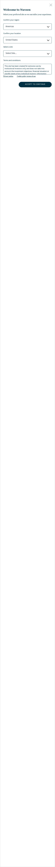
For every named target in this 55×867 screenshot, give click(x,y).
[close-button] (51, 5)
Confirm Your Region (11, 20)
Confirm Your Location (12, 34)
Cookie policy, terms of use (26, 76)
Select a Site (8, 47)
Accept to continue (35, 84)
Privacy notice (8, 76)
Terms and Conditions (12, 60)
